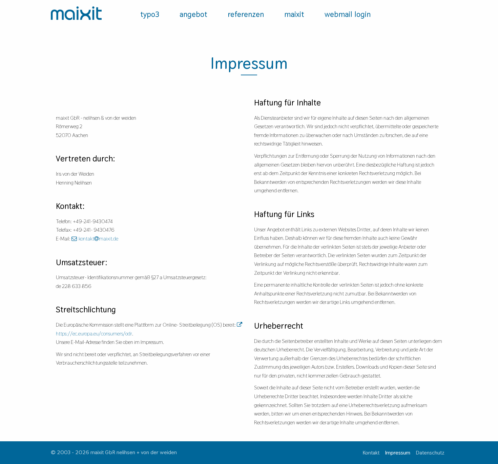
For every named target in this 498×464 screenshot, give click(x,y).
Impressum (397, 452)
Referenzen (246, 14)
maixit (294, 14)
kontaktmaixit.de (98, 238)
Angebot (193, 14)
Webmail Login (348, 14)
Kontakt (370, 452)
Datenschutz (430, 452)
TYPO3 (149, 14)
